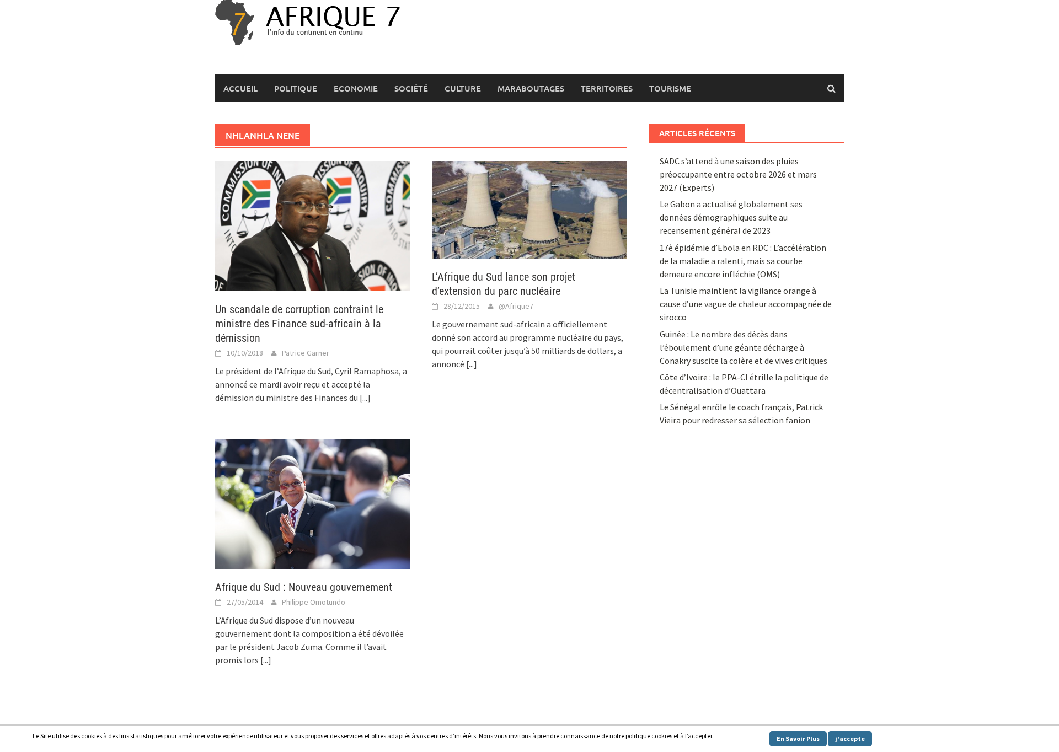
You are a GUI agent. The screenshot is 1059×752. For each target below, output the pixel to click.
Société (411, 88)
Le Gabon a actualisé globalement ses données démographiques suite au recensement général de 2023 (731, 217)
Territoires (607, 88)
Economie (356, 88)
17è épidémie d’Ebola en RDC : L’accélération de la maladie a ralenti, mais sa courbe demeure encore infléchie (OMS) (743, 261)
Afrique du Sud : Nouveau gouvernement (303, 587)
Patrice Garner (305, 353)
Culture (463, 88)
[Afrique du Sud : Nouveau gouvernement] (312, 502)
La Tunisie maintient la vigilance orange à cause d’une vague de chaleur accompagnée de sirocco (746, 304)
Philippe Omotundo (313, 602)
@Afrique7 (516, 306)
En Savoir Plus (798, 738)
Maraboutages (531, 88)
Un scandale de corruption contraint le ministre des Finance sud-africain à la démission (299, 324)
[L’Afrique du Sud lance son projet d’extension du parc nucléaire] (529, 208)
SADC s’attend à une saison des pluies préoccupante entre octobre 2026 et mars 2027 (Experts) (738, 174)
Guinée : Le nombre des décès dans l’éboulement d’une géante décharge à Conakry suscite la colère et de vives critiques (743, 347)
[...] (365, 397)
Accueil (240, 88)
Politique (295, 88)
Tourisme (670, 88)
